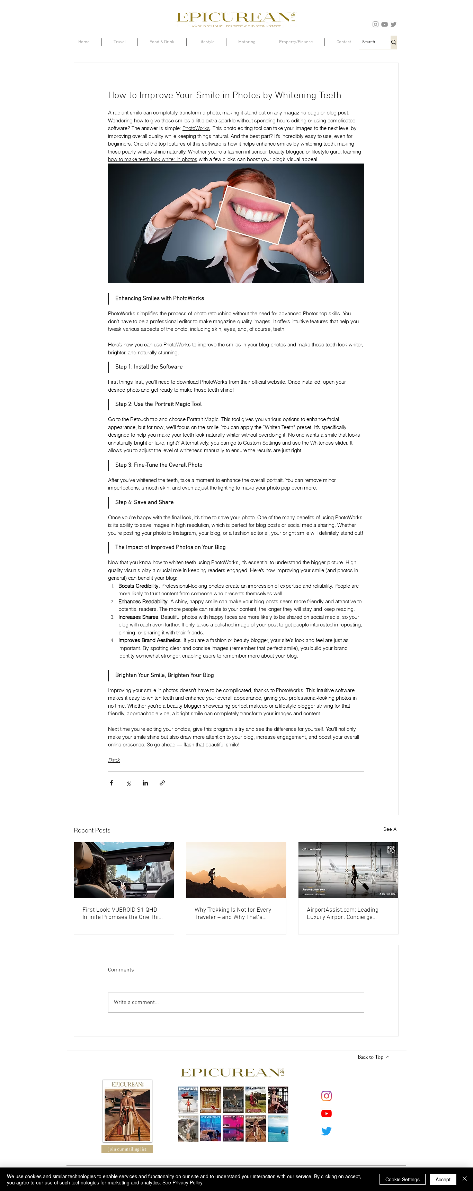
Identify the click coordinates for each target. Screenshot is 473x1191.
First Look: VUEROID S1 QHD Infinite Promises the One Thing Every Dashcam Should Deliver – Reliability (123, 913)
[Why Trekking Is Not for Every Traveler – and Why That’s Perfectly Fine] (236, 870)
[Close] (465, 1179)
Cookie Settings (402, 1179)
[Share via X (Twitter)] (128, 783)
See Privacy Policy (182, 1182)
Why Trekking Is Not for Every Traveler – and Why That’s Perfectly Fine (233, 913)
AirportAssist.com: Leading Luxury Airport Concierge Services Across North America (348, 913)
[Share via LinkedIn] (145, 783)
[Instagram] (376, 24)
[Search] (394, 42)
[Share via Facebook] (111, 783)
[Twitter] (394, 24)
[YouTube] (385, 24)
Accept (443, 1179)
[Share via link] (162, 783)
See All (391, 829)
